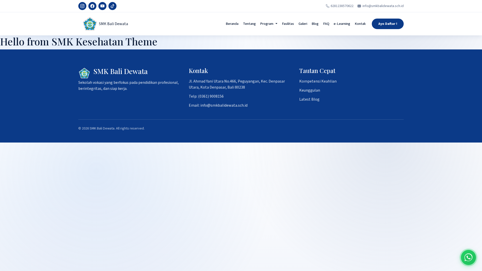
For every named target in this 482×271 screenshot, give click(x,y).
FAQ (326, 23)
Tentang (249, 23)
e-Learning (342, 23)
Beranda (232, 23)
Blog (315, 23)
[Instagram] (82, 6)
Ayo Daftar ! (387, 23)
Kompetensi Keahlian (318, 81)
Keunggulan (309, 90)
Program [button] (266, 23)
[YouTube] (102, 6)
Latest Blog (309, 99)
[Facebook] (92, 6)
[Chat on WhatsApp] (468, 257)
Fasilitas (288, 23)
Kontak (360, 23)
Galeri (302, 23)
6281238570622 (342, 6)
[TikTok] (112, 6)
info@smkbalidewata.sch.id (383, 6)
